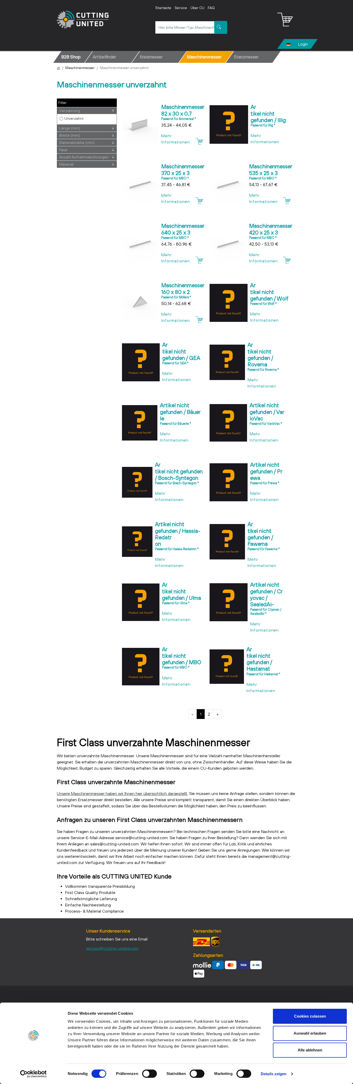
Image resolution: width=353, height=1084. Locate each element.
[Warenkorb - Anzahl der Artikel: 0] (285, 19)
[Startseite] (58, 68)
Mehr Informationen (175, 138)
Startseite (163, 8)
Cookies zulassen (310, 1016)
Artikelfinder (104, 56)
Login (303, 44)
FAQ (211, 8)
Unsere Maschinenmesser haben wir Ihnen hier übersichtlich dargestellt (122, 793)
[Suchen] (220, 27)
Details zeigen (273, 1074)
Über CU (197, 8)
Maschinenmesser (204, 56)
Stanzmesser (246, 56)
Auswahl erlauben (310, 1033)
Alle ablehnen (310, 1050)
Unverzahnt (73, 118)
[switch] (149, 1074)
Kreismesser (151, 56)
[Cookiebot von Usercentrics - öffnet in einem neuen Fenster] (33, 1074)
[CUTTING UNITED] (83, 19)
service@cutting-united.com (112, 948)
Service (181, 8)
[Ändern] (288, 44)
